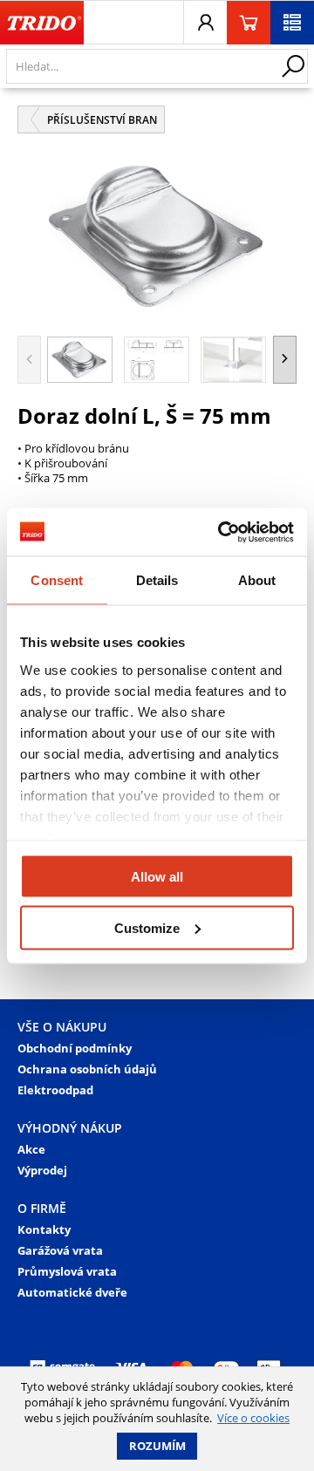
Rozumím (157, 1446)
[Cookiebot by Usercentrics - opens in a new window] (221, 532)
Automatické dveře (72, 1292)
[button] (285, 360)
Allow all (157, 876)
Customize (147, 927)
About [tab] (257, 580)
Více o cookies (253, 1418)
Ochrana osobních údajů (87, 1069)
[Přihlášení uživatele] (205, 22)
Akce (31, 1149)
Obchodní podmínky (74, 1048)
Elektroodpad (55, 1090)
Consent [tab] (57, 580)
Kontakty (44, 1229)
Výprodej (42, 1170)
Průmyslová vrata (67, 1271)
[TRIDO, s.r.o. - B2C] (42, 22)
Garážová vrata (60, 1250)
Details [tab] (157, 580)
